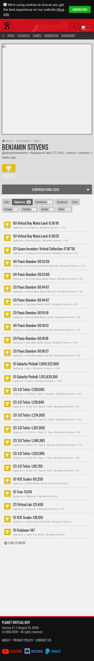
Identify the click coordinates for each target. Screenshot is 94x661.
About (6, 640)
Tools (75, 202)
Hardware (68, 35)
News (11, 35)
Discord (37, 651)
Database (23, 35)
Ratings (10, 209)
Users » (37, 140)
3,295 (9, 168)
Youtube (16, 651)
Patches (29, 209)
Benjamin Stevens (25, 146)
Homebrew (51, 35)
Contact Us (43, 640)
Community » (23, 140)
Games (37, 35)
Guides (46, 209)
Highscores (22, 202)
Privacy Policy (23, 640)
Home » (9, 140)
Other (64, 209)
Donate (56, 651)
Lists (6, 202)
